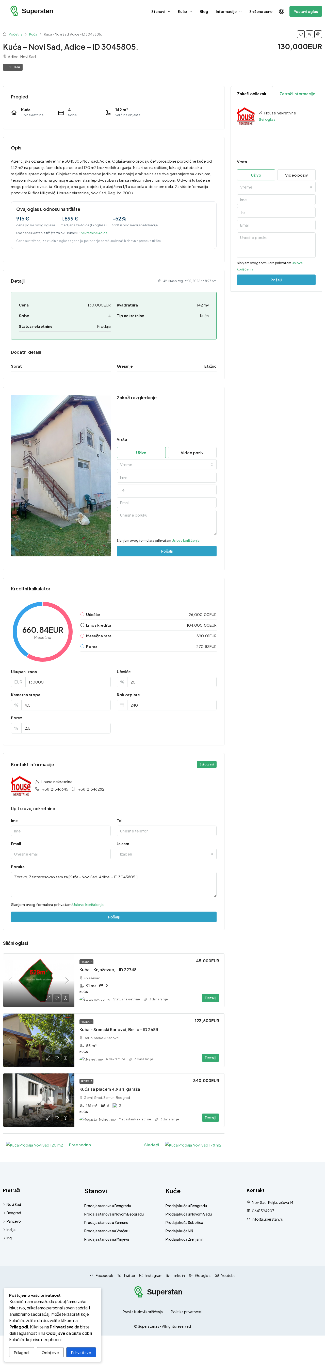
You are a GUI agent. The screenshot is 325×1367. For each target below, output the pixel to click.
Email (16, 843)
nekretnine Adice (94, 233)
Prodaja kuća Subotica (184, 1222)
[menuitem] (281, 11)
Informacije (226, 11)
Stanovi (158, 11)
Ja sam (123, 843)
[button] (301, 34)
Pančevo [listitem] (14, 1221)
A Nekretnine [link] (115, 1059)
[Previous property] (34, 1144)
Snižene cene (260, 11)
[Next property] (193, 1144)
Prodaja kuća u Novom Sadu (189, 1214)
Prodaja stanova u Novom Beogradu (114, 1214)
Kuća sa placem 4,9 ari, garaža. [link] (110, 1089)
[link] (38, 980)
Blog (204, 11)
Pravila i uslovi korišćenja (143, 1311)
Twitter (129, 1275)
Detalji (210, 997)
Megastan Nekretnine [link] (135, 1119)
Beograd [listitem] (14, 1212)
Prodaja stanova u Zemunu (106, 1222)
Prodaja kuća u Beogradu (186, 1205)
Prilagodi (21, 1352)
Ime (14, 820)
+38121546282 (91, 789)
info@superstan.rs (267, 1219)
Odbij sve (50, 1352)
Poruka (18, 866)
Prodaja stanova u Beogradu (107, 1205)
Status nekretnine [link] (126, 999)
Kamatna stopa (25, 694)
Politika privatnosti (186, 1311)
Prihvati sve (81, 1352)
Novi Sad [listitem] (14, 1204)
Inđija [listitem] (11, 1229)
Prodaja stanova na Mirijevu (106, 1239)
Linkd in (178, 1275)
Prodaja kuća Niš (179, 1230)
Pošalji (114, 916)
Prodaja (13, 67)
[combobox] (167, 464)
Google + (202, 1275)
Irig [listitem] (9, 1238)
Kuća (33, 34)
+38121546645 (55, 789)
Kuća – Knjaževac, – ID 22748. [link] (108, 969)
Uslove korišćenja (186, 540)
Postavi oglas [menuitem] (306, 11)
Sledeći (151, 1144)
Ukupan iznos (24, 671)
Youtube (228, 1275)
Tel (119, 820)
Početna (16, 34)
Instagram (153, 1275)
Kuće (182, 11)
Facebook (104, 1275)
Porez (16, 717)
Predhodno (80, 1144)
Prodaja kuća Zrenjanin (184, 1239)
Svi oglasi (268, 119)
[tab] (252, 93)
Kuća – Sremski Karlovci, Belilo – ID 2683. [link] (119, 1029)
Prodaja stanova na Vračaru (106, 1230)
